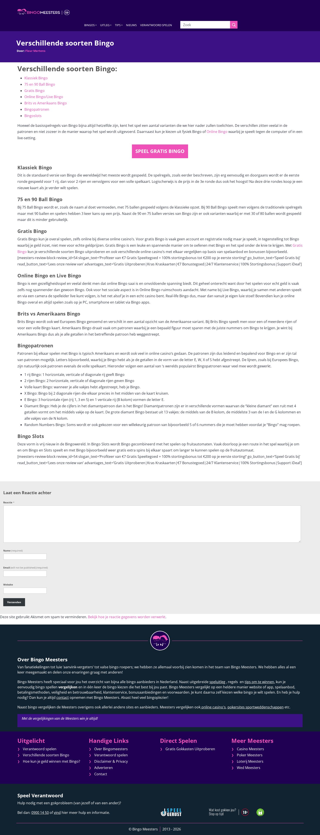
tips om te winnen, (260, 681)
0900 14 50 (40, 812)
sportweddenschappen (264, 707)
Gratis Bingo (34, 90)
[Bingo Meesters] (43, 12)
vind (57, 812)
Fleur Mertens (35, 51)
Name (13, 550)
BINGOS (89, 25)
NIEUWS (131, 25)
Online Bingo (217, 131)
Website (8, 584)
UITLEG (104, 25)
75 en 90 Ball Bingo (39, 84)
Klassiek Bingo (36, 78)
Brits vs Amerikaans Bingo (45, 103)
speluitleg (217, 681)
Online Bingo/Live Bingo (43, 96)
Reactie (8, 502)
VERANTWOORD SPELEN (156, 25)
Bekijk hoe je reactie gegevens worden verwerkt (126, 616)
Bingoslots (33, 115)
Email (25, 567)
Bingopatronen (36, 109)
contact (62, 697)
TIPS (118, 25)
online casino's (213, 707)
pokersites (236, 707)
